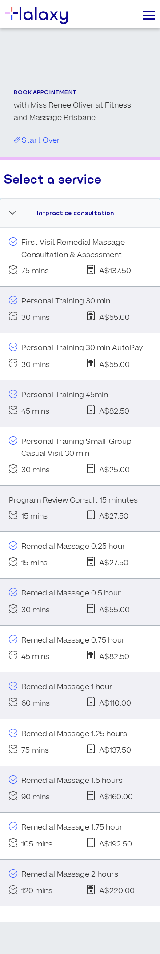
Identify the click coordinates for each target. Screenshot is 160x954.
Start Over (40, 140)
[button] (80, 213)
